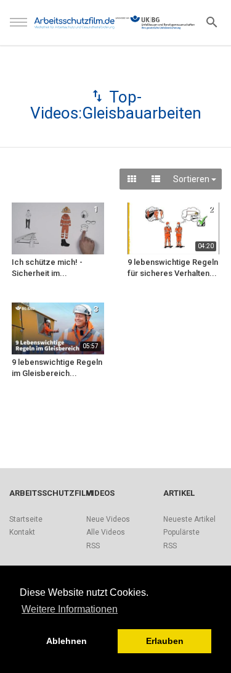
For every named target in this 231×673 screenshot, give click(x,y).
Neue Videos (108, 519)
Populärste (181, 532)
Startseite (26, 519)
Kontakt (22, 532)
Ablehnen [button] (66, 641)
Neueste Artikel (189, 519)
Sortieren (192, 179)
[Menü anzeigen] (18, 27)
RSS (93, 545)
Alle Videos (105, 532)
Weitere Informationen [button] (70, 609)
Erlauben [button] (165, 641)
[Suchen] (212, 21)
